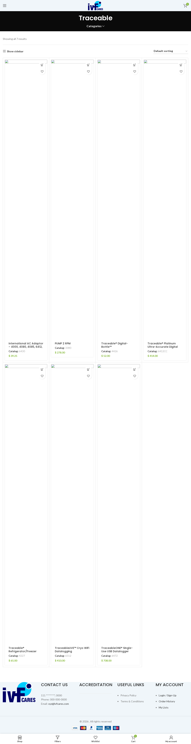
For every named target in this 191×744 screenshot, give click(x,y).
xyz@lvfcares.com (58, 703)
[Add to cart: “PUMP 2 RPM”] (88, 65)
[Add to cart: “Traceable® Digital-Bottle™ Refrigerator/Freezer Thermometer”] (134, 65)
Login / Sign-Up (167, 695)
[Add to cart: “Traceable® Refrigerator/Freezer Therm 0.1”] (42, 369)
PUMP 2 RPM (63, 343)
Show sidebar (15, 51)
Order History (167, 701)
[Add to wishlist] (42, 71)
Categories (94, 26)
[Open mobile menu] (4, 5)
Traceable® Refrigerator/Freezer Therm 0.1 (23, 651)
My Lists (163, 707)
